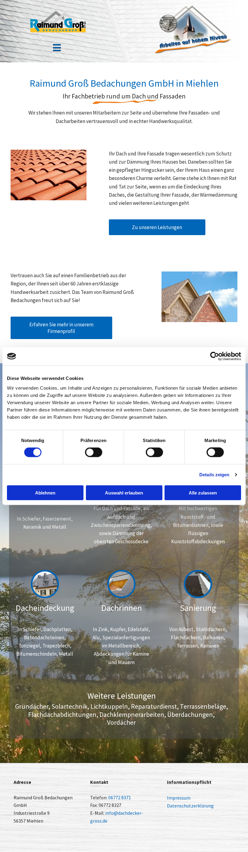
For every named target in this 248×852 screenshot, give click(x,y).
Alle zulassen (203, 492)
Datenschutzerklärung (190, 806)
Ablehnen (45, 492)
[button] (57, 48)
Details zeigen (214, 474)
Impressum (179, 798)
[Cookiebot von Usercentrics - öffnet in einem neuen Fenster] (214, 356)
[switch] (93, 452)
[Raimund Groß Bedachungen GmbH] (57, 21)
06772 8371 (119, 797)
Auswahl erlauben (124, 492)
